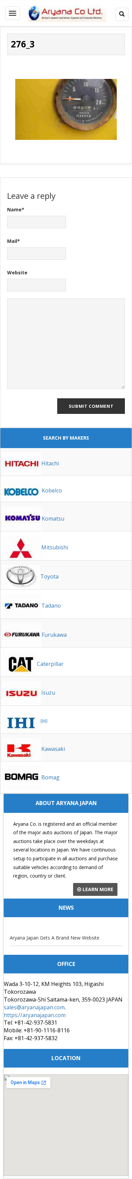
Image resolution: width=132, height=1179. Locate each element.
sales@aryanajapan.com (34, 1007)
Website (17, 272)
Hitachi (50, 463)
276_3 (23, 44)
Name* (15, 209)
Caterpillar (50, 664)
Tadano (51, 605)
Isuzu (48, 692)
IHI (44, 721)
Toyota (49, 576)
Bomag (50, 777)
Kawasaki (53, 749)
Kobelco (52, 490)
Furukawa (54, 634)
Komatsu (53, 518)
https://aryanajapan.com (35, 1015)
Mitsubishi (54, 547)
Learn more (97, 889)
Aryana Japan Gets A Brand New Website (55, 937)
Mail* (13, 241)
